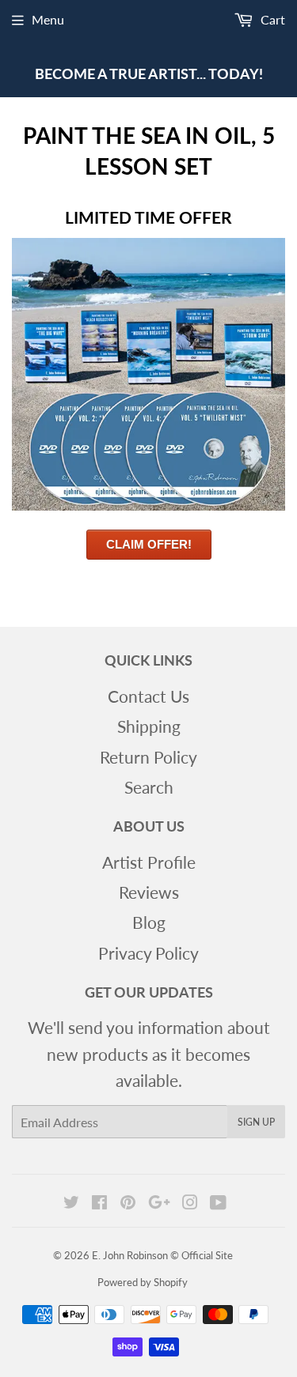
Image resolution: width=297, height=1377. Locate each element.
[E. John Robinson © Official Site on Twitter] (71, 1202)
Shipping (149, 726)
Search (148, 787)
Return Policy (148, 757)
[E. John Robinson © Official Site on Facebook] (99, 1202)
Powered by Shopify (142, 1282)
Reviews (149, 892)
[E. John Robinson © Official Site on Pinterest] (128, 1202)
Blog (149, 922)
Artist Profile (149, 862)
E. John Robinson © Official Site (162, 1255)
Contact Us (148, 696)
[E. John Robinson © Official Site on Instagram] (190, 1202)
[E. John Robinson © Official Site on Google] (159, 1202)
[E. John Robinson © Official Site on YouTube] (218, 1202)
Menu (48, 19)
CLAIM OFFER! (149, 544)
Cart (271, 19)
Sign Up (256, 1122)
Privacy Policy (148, 953)
